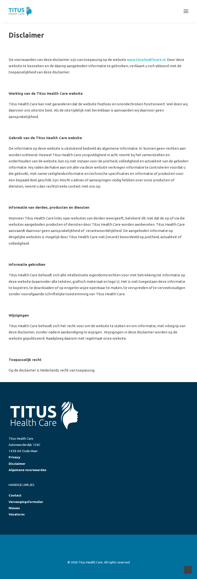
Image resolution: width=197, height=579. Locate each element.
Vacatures (17, 514)
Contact (15, 495)
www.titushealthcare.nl (146, 60)
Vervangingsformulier (26, 502)
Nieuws (14, 508)
